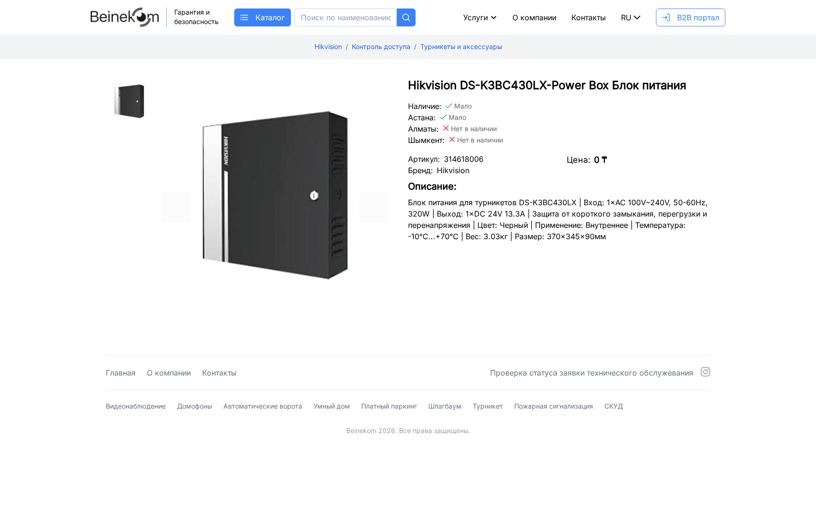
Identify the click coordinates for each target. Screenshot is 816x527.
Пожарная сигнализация (553, 406)
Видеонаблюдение (136, 406)
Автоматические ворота (262, 406)
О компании (534, 17)
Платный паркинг (389, 406)
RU (626, 17)
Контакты (588, 17)
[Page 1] (129, 101)
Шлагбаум (444, 406)
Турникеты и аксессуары (461, 46)
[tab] (129, 148)
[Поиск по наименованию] (406, 17)
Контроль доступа (381, 46)
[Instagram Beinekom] (705, 372)
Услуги (475, 17)
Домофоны (194, 406)
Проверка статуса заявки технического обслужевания (591, 372)
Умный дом (332, 406)
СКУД (613, 406)
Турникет (488, 406)
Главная (121, 372)
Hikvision (328, 46)
